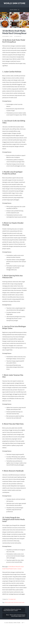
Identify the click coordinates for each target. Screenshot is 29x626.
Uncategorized (12, 599)
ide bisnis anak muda (19, 602)
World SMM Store (14, 3)
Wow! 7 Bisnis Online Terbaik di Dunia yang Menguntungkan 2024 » (15, 615)
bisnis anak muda (9, 602)
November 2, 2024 (7, 36)
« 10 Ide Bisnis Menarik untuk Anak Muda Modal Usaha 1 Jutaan (12, 610)
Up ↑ (23, 622)
